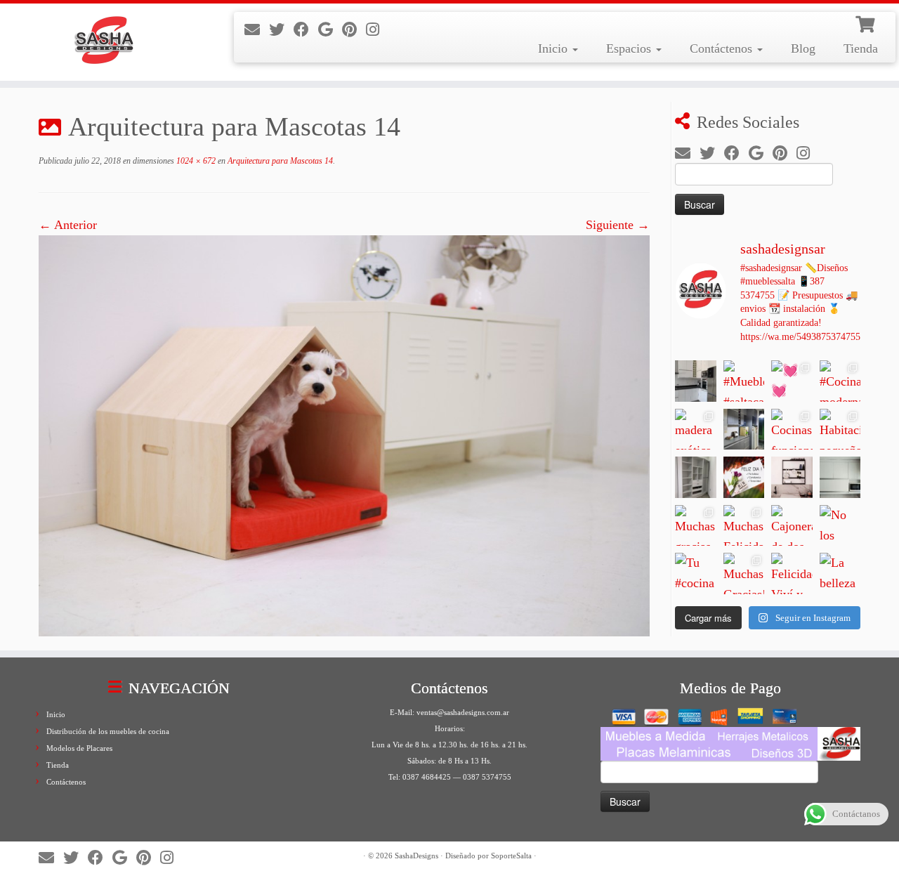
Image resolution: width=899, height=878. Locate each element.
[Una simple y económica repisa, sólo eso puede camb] (792, 477)
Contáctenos (723, 48)
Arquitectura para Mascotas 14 (279, 161)
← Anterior (68, 225)
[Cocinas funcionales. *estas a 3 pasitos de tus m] (792, 429)
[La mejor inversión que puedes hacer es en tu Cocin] (744, 429)
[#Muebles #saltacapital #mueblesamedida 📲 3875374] (744, 381)
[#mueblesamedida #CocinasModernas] (695, 381)
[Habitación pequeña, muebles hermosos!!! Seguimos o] (840, 429)
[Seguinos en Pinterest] (354, 30)
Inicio (554, 48)
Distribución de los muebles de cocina (107, 731)
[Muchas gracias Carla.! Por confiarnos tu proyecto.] (695, 525)
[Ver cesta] (866, 22)
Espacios (630, 48)
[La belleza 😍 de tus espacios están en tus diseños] (840, 573)
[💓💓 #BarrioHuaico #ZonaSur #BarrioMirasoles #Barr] (792, 381)
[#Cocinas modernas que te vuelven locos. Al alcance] (840, 381)
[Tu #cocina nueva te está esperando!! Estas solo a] (695, 573)
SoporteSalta (511, 855)
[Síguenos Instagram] (377, 30)
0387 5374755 (487, 777)
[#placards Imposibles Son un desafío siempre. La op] (695, 477)
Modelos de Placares (79, 748)
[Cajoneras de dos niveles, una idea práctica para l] (792, 525)
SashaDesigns (416, 855)
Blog (803, 48)
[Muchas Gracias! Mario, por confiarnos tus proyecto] (744, 573)
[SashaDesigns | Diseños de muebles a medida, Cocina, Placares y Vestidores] (103, 42)
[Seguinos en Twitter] (281, 30)
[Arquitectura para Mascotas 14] (344, 434)
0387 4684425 (426, 777)
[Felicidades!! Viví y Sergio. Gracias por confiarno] (792, 573)
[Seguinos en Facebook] (306, 30)
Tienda (861, 48)
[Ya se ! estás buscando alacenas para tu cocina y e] (840, 477)
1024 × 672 (195, 161)
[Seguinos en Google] (330, 30)
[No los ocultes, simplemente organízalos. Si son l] (840, 525)
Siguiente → (618, 225)
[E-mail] (256, 30)
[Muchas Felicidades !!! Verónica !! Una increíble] (744, 525)
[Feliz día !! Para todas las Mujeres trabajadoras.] (744, 477)
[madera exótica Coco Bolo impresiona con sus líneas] (695, 429)
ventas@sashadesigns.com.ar (462, 712)
